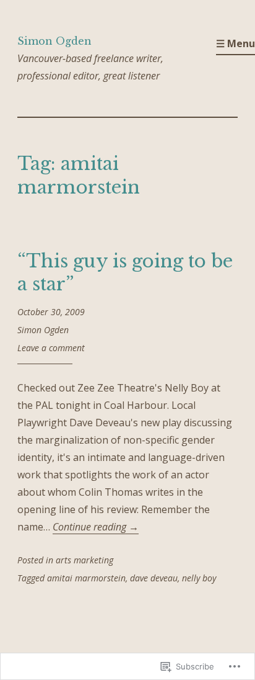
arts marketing (84, 560)
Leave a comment (51, 348)
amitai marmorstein (86, 578)
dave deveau (154, 578)
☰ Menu (235, 43)
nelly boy (199, 578)
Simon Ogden (54, 41)
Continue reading (96, 527)
